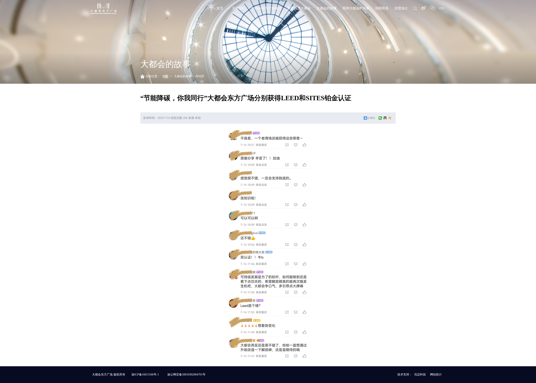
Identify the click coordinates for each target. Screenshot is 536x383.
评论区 (200, 76)
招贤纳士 (401, 8)
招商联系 (382, 8)
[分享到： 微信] (380, 118)
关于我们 (238, 8)
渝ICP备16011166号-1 (145, 374)
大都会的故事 (327, 8)
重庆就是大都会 (299, 8)
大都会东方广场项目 (266, 8)
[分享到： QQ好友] (385, 118)
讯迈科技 (420, 374)
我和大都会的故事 (356, 8)
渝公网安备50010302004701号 (186, 374)
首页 (219, 8)
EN (441, 8)
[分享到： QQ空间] (390, 118)
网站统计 (436, 374)
